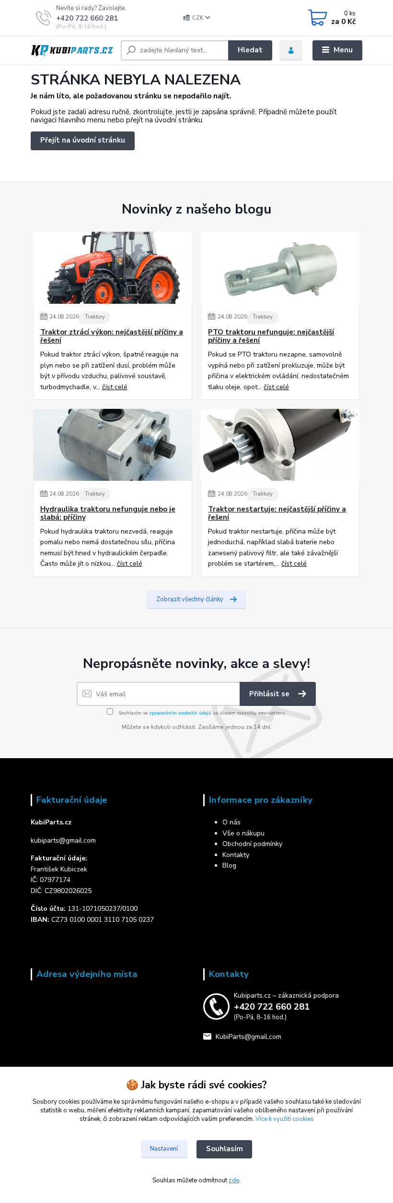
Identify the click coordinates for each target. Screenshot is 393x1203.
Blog (229, 865)
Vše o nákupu (243, 833)
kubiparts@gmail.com (63, 840)
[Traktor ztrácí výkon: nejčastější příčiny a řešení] (112, 268)
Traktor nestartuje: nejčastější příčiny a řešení (277, 513)
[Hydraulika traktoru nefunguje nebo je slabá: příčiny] (112, 445)
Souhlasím (224, 1149)
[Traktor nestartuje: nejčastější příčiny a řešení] (280, 445)
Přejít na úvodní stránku (82, 140)
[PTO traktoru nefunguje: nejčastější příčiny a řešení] (280, 268)
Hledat (250, 50)
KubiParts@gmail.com (248, 1036)
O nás (231, 822)
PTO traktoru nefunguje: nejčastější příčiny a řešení (271, 336)
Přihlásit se (270, 694)
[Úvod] (72, 50)
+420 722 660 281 (87, 18)
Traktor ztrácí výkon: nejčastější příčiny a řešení (111, 336)
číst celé (114, 387)
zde (234, 1180)
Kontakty (235, 854)
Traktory (95, 317)
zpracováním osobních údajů (180, 713)
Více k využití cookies (284, 1119)
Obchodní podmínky (252, 843)
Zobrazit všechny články (189, 599)
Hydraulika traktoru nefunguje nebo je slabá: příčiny (107, 513)
